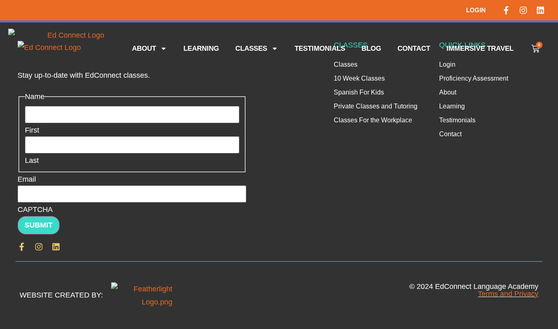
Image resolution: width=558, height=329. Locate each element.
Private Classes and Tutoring (375, 106)
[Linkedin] (540, 10)
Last (32, 160)
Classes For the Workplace (373, 120)
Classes (251, 48)
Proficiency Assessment (473, 78)
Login (476, 10)
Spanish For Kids (359, 92)
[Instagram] (523, 10)
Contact (413, 48)
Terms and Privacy (508, 294)
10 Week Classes (359, 78)
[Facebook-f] (506, 10)
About (144, 48)
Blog (371, 48)
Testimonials (320, 48)
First (32, 130)
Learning (201, 48)
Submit (39, 225)
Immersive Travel (479, 48)
